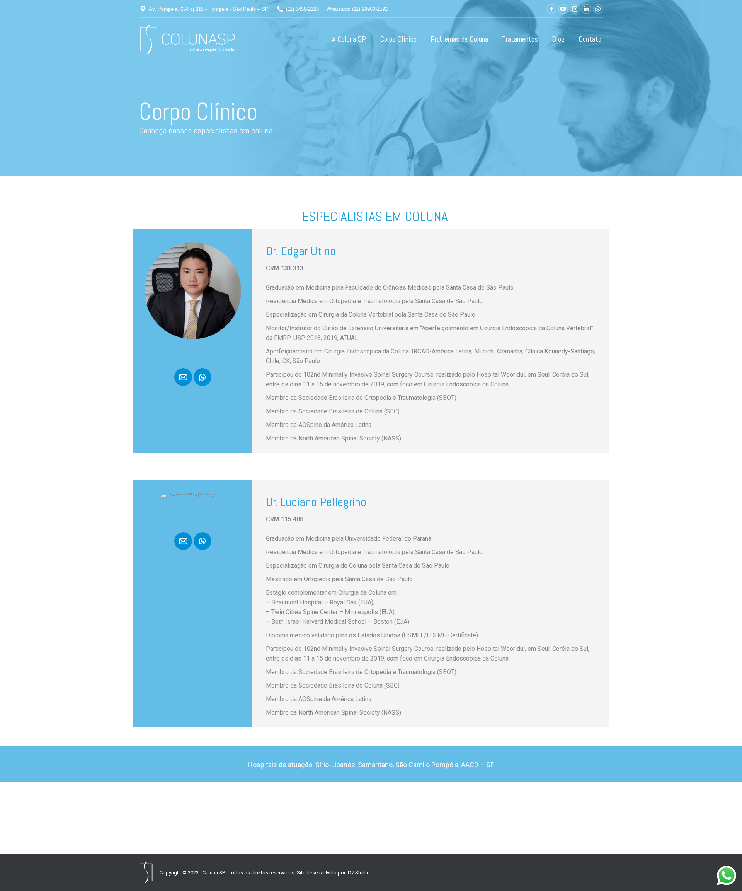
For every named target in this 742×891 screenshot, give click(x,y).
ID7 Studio (358, 873)
